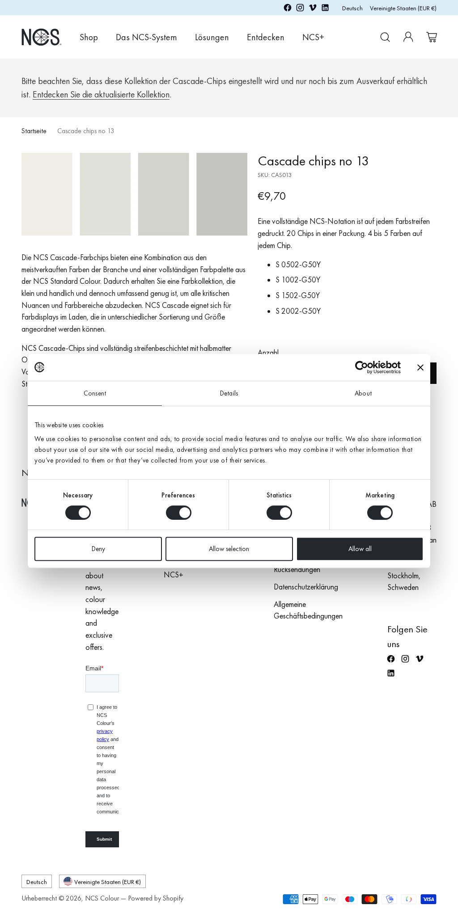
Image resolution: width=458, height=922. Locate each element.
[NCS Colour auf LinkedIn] (325, 9)
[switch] (178, 512)
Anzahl (268, 353)
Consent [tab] (95, 393)
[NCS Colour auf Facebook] (287, 9)
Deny (98, 548)
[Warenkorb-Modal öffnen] (431, 37)
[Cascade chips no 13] (134, 194)
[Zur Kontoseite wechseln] (408, 37)
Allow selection (229, 548)
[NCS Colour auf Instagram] (300, 9)
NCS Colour (102, 898)
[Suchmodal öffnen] (385, 37)
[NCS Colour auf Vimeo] (312, 9)
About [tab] (363, 393)
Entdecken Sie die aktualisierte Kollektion (101, 94)
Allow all (360, 548)
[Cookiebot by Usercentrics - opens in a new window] (361, 367)
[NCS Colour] (41, 36)
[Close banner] (420, 367)
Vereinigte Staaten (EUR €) (403, 8)
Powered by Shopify (155, 898)
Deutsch (352, 8)
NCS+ (173, 575)
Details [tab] (229, 393)
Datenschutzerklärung (306, 587)
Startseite (34, 130)
